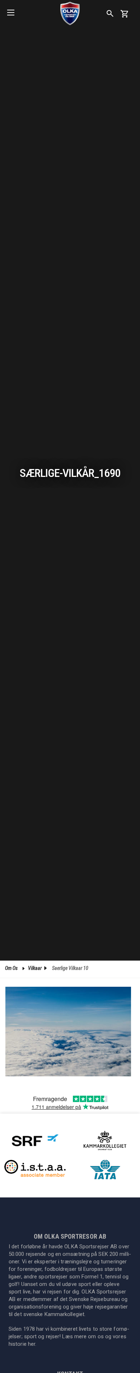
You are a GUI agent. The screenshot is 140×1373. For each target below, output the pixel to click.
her (31, 1344)
